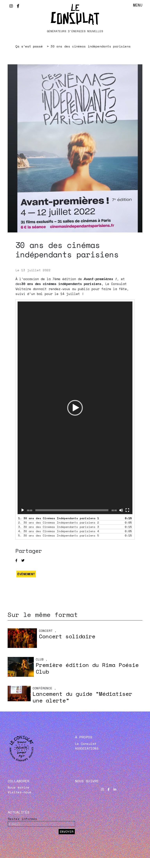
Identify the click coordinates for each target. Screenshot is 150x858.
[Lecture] (23, 510)
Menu (137, 5)
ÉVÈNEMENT (26, 574)
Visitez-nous (19, 792)
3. (58, 527)
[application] (75, 407)
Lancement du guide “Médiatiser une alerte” (82, 697)
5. (58, 535)
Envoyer (66, 831)
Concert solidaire (67, 636)
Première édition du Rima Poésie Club (87, 668)
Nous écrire (18, 787)
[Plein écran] (127, 510)
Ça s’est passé (29, 46)
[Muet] (121, 510)
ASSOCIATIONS (86, 748)
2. (58, 522)
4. (58, 531)
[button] (75, 408)
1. (58, 518)
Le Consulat (85, 743)
